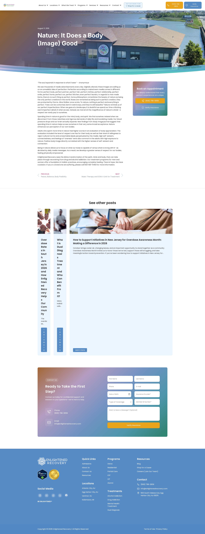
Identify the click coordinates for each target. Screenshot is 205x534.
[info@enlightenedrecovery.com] (49, 422)
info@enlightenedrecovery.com (67, 424)
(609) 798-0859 (61, 413)
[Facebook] (66, 495)
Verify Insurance (133, 425)
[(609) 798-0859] (49, 411)
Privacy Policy (161, 529)
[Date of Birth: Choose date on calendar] (129, 394)
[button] (43, 5)
